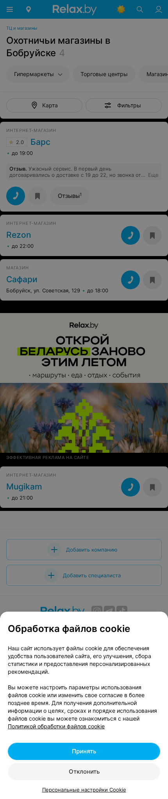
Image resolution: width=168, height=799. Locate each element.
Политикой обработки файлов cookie (56, 726)
